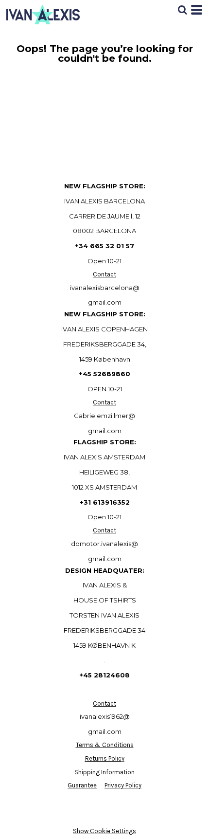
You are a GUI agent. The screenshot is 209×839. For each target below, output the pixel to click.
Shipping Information (104, 772)
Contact (104, 274)
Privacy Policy (122, 785)
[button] (182, 10)
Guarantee (82, 785)
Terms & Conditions (105, 744)
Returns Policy (104, 758)
